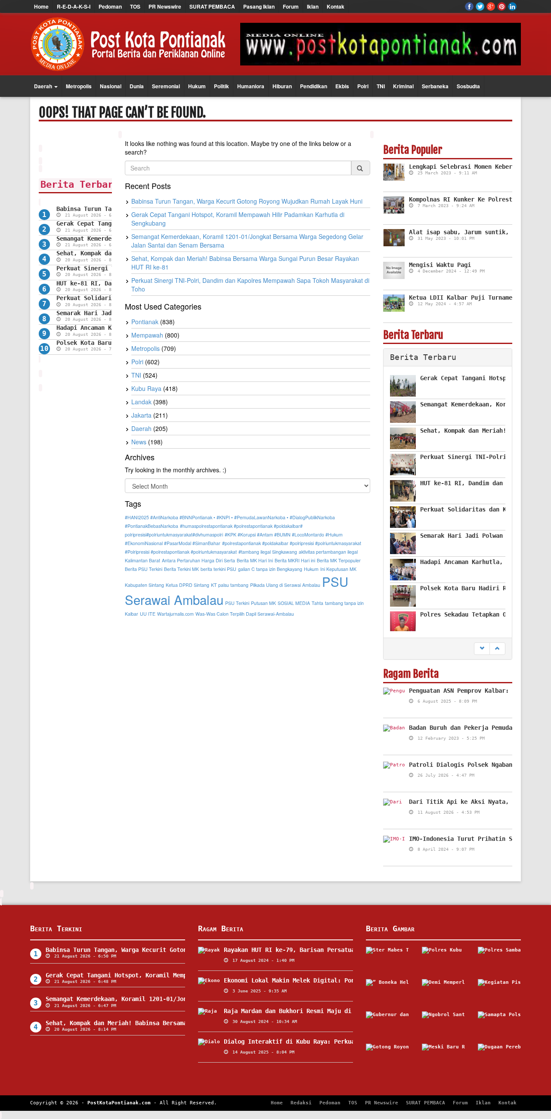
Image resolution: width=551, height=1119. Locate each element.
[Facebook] (469, 6)
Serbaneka (435, 86)
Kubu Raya (146, 388)
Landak (141, 401)
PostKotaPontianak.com (119, 1103)
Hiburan (282, 86)
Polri (362, 86)
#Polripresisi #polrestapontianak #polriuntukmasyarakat (181, 552)
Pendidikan (313, 86)
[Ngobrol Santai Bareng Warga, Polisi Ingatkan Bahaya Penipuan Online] (443, 1024)
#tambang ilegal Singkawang (267, 552)
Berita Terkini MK (181, 569)
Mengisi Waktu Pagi (440, 264)
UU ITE (147, 614)
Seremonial (166, 86)
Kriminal (403, 86)
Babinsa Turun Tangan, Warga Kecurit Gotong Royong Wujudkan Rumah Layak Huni (246, 201)
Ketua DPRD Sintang (187, 585)
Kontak (335, 6)
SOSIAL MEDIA (294, 603)
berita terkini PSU (218, 569)
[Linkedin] (512, 6)
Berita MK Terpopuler (339, 560)
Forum (291, 6)
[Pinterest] (501, 6)
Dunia (137, 86)
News (138, 441)
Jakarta (141, 415)
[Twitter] (480, 6)
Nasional (110, 86)
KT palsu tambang (229, 585)
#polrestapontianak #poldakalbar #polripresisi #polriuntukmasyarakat (291, 543)
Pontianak (144, 321)
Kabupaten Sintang (144, 585)
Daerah (43, 86)
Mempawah (147, 335)
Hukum (197, 86)
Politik (221, 86)
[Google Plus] (490, 6)
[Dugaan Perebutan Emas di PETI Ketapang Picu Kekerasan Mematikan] (499, 1056)
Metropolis (79, 86)
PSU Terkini (237, 603)
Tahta (317, 603)
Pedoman (110, 6)
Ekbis (342, 86)
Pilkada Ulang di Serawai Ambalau (285, 585)
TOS (135, 6)
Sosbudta (468, 86)
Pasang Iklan (259, 6)
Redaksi (301, 1103)
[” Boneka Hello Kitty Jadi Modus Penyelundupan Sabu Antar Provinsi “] (387, 992)
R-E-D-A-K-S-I (73, 6)
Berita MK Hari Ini (255, 560)
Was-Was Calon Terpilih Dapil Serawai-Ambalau (244, 614)
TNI (381, 86)
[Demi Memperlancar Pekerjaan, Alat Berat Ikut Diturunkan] (443, 992)
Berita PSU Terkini (143, 569)
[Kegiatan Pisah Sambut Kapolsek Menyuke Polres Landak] (499, 992)
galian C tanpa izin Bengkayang (270, 569)
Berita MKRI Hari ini (295, 560)
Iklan (313, 6)
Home (41, 6)
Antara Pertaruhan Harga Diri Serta (198, 560)
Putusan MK (263, 603)
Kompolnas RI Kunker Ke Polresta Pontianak (479, 199)
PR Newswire (165, 6)
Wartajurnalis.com (175, 614)
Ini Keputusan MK (338, 569)
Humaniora (250, 86)
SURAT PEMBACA (212, 6)
